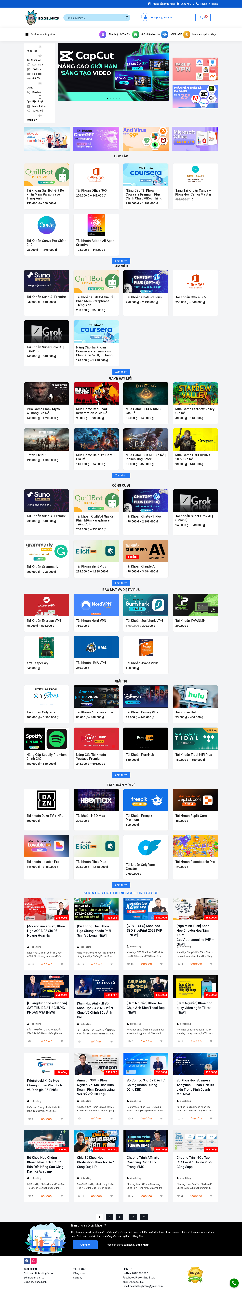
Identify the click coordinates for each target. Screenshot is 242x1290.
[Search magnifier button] (127, 17)
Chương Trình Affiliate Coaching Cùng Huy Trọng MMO (143, 1162)
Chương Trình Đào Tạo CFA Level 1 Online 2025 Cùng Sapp (194, 1162)
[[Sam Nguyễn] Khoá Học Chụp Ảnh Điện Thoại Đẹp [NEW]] (146, 986)
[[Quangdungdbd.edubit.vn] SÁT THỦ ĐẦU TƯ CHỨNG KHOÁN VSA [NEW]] (46, 986)
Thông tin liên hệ (209, 3)
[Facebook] (27, 1261)
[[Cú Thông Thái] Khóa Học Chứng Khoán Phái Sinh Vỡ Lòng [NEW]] (96, 909)
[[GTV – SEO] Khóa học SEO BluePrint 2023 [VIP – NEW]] (146, 909)
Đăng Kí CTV (187, 3)
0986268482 (136, 1281)
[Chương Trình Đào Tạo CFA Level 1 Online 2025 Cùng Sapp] (195, 1141)
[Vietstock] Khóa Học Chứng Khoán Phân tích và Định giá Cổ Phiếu (44, 1085)
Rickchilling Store (145, 1277)
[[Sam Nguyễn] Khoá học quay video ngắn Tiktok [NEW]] (195, 986)
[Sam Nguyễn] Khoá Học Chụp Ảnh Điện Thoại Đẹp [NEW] (146, 1007)
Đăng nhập (79, 1273)
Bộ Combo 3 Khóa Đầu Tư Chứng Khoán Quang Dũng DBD (146, 1085)
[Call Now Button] (234, 1283)
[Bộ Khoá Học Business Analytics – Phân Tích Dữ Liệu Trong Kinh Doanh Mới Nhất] (195, 1063)
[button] (107, 98)
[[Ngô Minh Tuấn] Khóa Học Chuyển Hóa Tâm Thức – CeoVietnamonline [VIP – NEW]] (195, 909)
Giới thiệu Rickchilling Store (38, 1273)
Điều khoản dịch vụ (34, 1277)
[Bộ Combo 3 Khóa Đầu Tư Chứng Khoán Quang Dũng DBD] (146, 1063)
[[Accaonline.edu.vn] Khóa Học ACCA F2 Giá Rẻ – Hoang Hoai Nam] (46, 909)
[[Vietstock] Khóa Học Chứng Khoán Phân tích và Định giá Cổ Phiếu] (46, 1063)
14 (133, 1217)
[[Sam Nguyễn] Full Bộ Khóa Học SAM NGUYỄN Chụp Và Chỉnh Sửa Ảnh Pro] (96, 986)
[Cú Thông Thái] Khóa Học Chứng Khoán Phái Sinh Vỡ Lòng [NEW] (94, 930)
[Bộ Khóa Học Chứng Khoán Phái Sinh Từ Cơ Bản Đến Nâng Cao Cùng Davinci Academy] (46, 1141)
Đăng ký (77, 1277)
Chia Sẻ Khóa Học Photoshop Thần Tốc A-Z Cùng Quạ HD (95, 1162)
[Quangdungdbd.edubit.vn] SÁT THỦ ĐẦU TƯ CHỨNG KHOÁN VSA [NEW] (47, 1007)
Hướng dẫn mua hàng (163, 3)
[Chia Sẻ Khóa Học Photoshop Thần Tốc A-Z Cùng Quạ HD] (96, 1141)
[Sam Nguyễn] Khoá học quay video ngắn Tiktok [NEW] (194, 1007)
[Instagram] (34, 1261)
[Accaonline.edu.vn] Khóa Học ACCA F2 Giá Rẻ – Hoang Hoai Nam (46, 930)
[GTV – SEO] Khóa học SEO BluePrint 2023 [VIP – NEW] (144, 930)
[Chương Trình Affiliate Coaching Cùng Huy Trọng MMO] (146, 1141)
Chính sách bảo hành (35, 1281)
